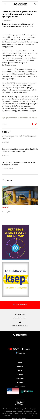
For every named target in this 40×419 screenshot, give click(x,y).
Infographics (20, 378)
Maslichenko (33, 118)
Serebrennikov (23, 118)
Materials (20, 366)
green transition (11, 118)
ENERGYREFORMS (20, 314)
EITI (20, 322)
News (20, 363)
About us (20, 382)
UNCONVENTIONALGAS (19, 318)
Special (19, 370)
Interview (20, 374)
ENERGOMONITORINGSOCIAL (20, 326)
